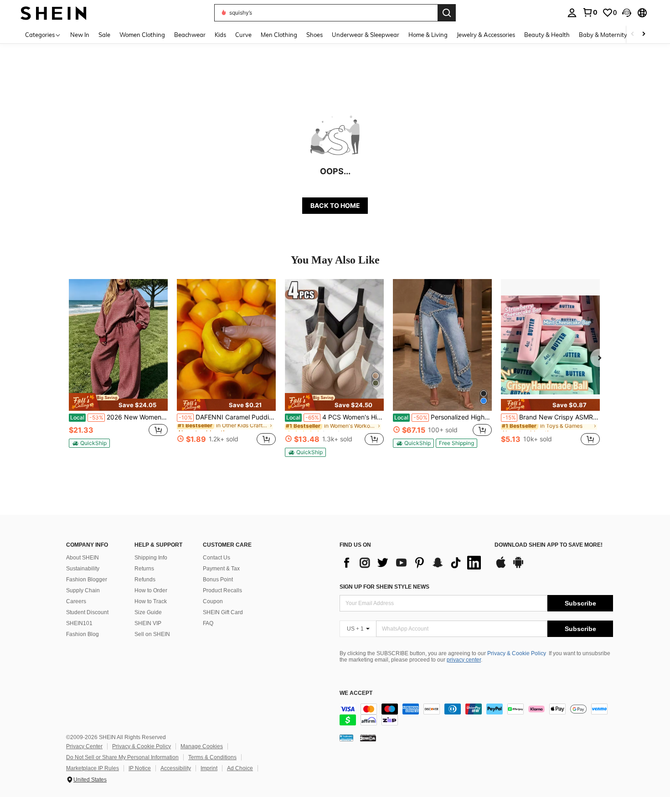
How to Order (150, 590)
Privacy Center (84, 746)
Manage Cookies (201, 746)
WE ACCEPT (356, 693)
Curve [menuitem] (243, 34)
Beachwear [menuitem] (190, 34)
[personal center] (572, 12)
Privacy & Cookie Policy (516, 653)
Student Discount (87, 612)
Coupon (213, 601)
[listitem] (118, 367)
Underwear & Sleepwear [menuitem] (365, 34)
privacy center (464, 660)
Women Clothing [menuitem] (142, 34)
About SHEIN (82, 557)
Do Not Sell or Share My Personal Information (122, 757)
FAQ (208, 623)
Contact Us (216, 557)
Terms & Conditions (212, 757)
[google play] (518, 567)
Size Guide (148, 612)
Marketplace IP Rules (92, 768)
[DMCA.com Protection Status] (368, 738)
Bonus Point (218, 579)
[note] (118, 401)
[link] (590, 12)
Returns (144, 568)
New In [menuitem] (79, 34)
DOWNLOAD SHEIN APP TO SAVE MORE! (549, 545)
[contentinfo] (476, 714)
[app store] (501, 567)
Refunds (144, 579)
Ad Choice (240, 768)
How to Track (150, 601)
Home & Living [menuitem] (428, 34)
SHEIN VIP (147, 623)
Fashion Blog (82, 634)
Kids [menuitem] (220, 34)
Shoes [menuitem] (314, 34)
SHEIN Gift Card (223, 612)
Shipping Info (150, 557)
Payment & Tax (221, 568)
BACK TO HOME (335, 205)
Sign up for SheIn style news (384, 587)
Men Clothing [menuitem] (279, 34)
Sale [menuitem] (104, 34)
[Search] (447, 12)
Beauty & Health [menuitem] (547, 34)
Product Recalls (222, 590)
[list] (412, 562)
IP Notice (140, 768)
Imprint (209, 768)
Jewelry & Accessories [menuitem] (486, 34)
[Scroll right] (643, 34)
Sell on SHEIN (152, 634)
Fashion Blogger (86, 579)
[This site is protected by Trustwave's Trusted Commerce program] (346, 738)
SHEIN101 (79, 623)
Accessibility (175, 768)
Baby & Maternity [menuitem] (603, 34)
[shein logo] (54, 12)
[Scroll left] (632, 34)
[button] (626, 12)
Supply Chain (83, 590)
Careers (76, 601)
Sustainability (82, 568)
